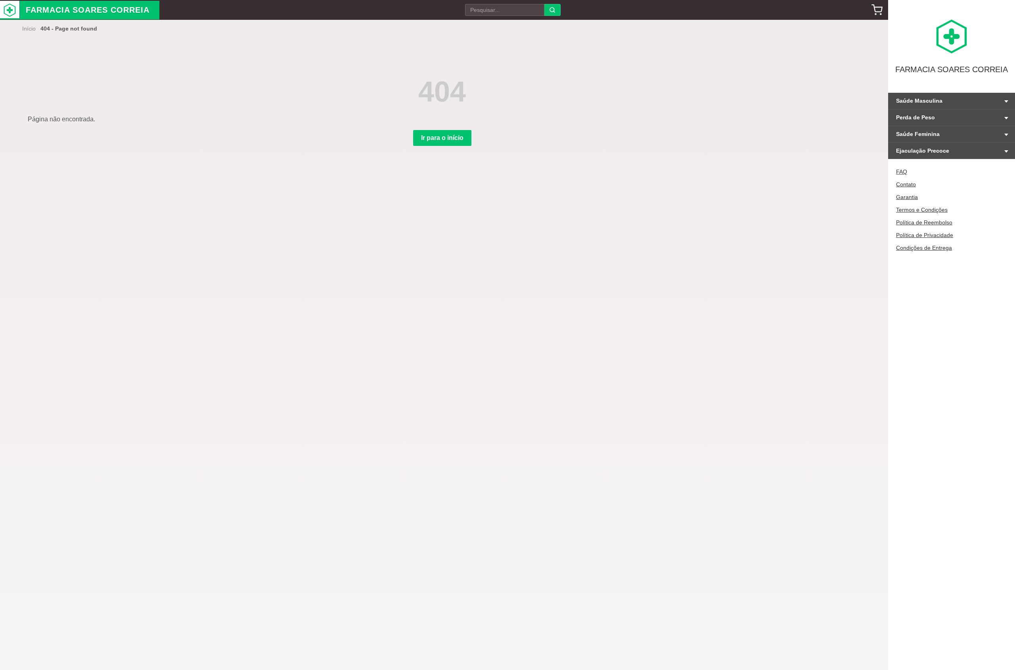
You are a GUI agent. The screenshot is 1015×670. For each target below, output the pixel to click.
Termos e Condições (922, 210)
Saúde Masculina (919, 101)
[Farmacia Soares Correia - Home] (10, 10)
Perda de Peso (915, 117)
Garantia (907, 197)
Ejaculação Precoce (922, 150)
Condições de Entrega (924, 248)
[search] (552, 10)
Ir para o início (442, 137)
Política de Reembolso (924, 222)
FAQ (901, 171)
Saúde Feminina (918, 134)
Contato (906, 184)
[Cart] (877, 10)
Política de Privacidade (924, 235)
